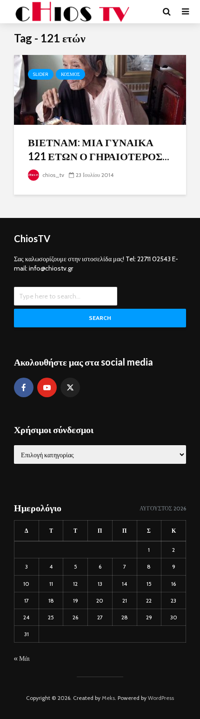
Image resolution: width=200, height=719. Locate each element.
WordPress (161, 697)
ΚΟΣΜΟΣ (70, 74)
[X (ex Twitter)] (70, 387)
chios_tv (52, 174)
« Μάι (22, 658)
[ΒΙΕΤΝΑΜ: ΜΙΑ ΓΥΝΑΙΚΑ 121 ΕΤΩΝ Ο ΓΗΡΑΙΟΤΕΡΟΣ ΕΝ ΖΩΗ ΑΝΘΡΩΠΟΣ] (100, 89)
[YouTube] (47, 387)
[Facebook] (23, 387)
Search (100, 317)
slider (40, 74)
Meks (108, 697)
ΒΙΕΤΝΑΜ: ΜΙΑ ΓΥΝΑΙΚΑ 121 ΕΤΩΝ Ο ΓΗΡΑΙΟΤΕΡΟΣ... (98, 149)
